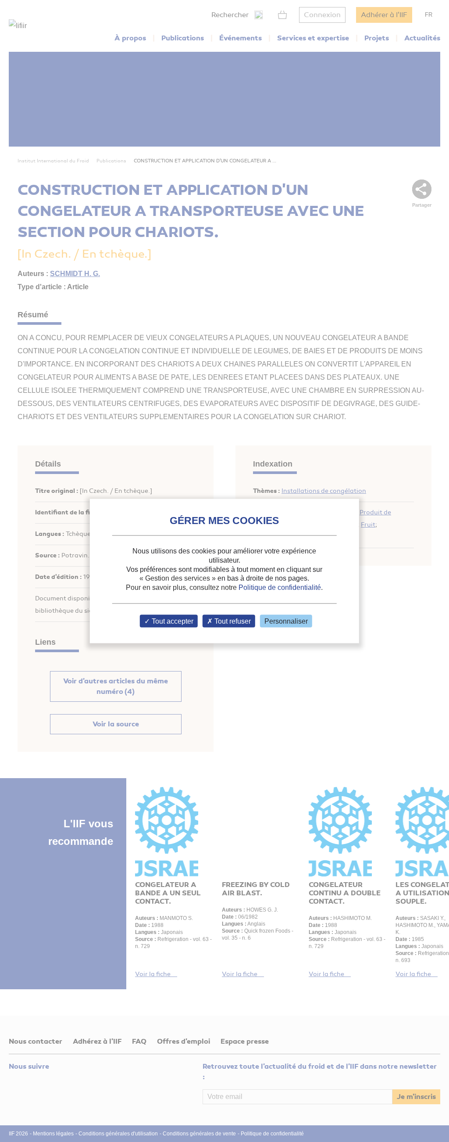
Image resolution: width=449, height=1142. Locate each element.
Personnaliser (286, 621)
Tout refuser (232, 621)
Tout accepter (171, 621)
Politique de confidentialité (280, 587)
